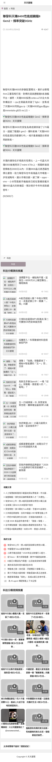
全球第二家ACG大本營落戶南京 (19, 505)
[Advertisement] (26, 59)
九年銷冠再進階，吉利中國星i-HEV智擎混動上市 (26, 513)
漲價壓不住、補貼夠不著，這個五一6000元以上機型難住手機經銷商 (33, 280)
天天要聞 (28, 3)
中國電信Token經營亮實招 (18, 549)
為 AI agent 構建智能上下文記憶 (22, 581)
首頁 (6, 8)
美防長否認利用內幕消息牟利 (20, 565)
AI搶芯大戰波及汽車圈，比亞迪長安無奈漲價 (26, 561)
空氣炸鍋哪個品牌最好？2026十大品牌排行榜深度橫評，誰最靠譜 (33, 467)
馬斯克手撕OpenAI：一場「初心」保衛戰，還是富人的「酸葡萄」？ (34, 384)
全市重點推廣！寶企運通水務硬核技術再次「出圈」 (27, 525)
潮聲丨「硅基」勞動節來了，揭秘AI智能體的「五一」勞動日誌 (33, 363)
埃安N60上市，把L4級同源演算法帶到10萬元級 (25, 501)
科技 (13, 8)
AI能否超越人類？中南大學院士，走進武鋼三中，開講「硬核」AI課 (33, 301)
